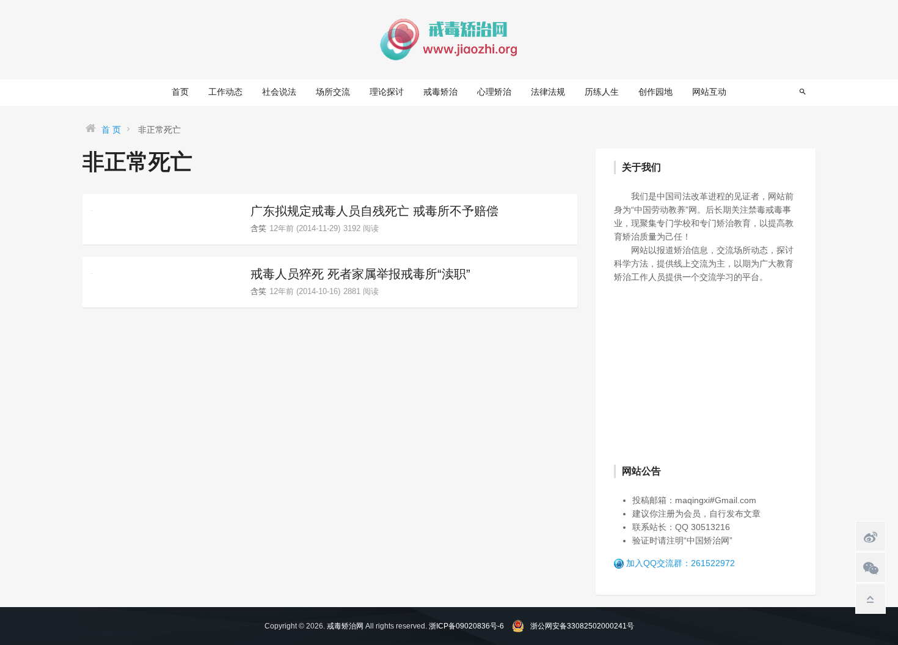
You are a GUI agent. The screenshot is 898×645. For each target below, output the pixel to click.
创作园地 (655, 92)
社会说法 (279, 92)
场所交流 (333, 92)
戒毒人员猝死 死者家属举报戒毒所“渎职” (360, 274)
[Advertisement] (705, 372)
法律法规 (548, 92)
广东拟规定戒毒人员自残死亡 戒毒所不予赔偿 (374, 211)
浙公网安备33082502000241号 (582, 626)
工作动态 (225, 92)
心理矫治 (494, 92)
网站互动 (709, 92)
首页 (180, 92)
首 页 (111, 130)
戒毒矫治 (440, 92)
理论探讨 (387, 92)
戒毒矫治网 (345, 626)
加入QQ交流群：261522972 (680, 563)
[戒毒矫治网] (449, 39)
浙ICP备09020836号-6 (466, 626)
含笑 (258, 228)
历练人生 (602, 92)
